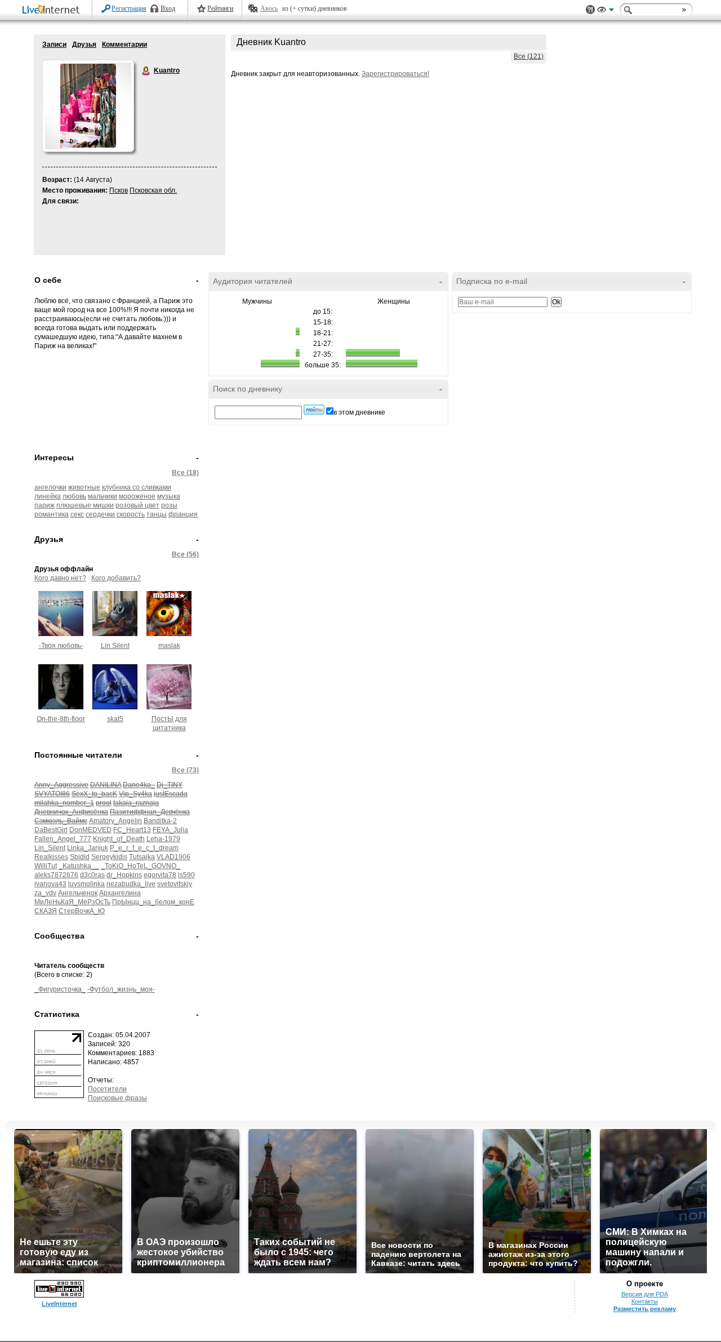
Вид (605, 11)
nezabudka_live (130, 884)
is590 (186, 875)
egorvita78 (160, 875)
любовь (74, 496)
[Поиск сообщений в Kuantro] (314, 410)
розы (169, 505)
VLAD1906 (173, 857)
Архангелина (120, 893)
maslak (169, 646)
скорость (131, 514)
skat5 (115, 719)
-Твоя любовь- (61, 646)
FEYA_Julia (170, 830)
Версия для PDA (644, 1294)
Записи (54, 44)
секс (77, 514)
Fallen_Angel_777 (62, 839)
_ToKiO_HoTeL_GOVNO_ (140, 866)
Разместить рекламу (644, 1308)
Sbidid (80, 857)
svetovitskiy (174, 884)
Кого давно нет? (60, 578)
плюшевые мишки (85, 505)
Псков (118, 190)
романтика (51, 514)
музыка (168, 496)
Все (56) (185, 554)
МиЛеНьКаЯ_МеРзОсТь (72, 902)
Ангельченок (77, 893)
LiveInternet (53, 10)
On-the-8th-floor (61, 719)
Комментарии (124, 44)
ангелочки (50, 487)
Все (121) (529, 56)
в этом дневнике (359, 412)
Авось (269, 8)
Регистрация (129, 8)
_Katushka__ (79, 866)
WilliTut (45, 866)
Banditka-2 (160, 821)
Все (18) (185, 473)
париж (44, 505)
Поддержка (590, 10)
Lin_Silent (49, 848)
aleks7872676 (56, 875)
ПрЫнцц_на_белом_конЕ (153, 902)
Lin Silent (115, 646)
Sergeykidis (109, 857)
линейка (47, 496)
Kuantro (146, 70)
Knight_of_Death (119, 839)
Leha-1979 (163, 839)
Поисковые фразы (117, 1098)
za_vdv (45, 893)
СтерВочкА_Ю (82, 911)
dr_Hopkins (124, 875)
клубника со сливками (136, 487)
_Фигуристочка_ (60, 989)
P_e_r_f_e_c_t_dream (144, 848)
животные (84, 487)
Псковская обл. (153, 190)
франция (183, 514)
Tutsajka (142, 857)
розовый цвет (137, 505)
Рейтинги (220, 8)
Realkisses (51, 857)
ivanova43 (50, 884)
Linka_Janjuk (87, 848)
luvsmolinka (86, 884)
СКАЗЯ (45, 911)
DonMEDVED (90, 830)
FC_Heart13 (132, 830)
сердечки (100, 514)
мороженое (137, 496)
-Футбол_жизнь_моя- (121, 989)
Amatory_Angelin (115, 821)
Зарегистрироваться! (395, 74)
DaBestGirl (51, 830)
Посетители (107, 1089)
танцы (156, 514)
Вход (168, 8)
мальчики (102, 496)
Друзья (84, 44)
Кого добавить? (116, 578)
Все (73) (185, 770)
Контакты (644, 1301)
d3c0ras (92, 875)
